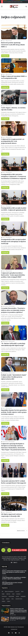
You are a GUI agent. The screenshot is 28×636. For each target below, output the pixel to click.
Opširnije (23, 559)
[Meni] (2, 7)
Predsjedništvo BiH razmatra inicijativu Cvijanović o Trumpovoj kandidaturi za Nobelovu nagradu (13, 176)
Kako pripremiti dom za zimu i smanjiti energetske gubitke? (18, 617)
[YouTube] (15, 562)
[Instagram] (16, 562)
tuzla (12, 598)
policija (17, 596)
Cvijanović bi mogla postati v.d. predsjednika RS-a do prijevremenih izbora (12, 141)
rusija (3, 598)
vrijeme (8, 601)
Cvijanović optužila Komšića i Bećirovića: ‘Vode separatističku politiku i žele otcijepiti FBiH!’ (13, 275)
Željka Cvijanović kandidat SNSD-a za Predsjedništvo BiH (13, 77)
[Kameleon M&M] (14, 6)
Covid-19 (17, 591)
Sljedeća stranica (21, 530)
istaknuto (8, 593)
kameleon (18, 593)
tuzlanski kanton (19, 598)
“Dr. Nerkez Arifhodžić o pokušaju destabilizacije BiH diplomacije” (13, 344)
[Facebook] (11, 562)
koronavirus (4, 596)
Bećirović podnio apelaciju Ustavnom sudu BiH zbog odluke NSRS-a (13, 45)
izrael (13, 593)
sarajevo (7, 598)
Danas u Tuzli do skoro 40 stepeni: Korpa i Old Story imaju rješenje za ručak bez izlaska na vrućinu (18, 611)
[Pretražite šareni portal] (26, 7)
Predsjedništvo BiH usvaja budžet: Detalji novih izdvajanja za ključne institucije (13, 241)
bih (2, 591)
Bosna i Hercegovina (9, 591)
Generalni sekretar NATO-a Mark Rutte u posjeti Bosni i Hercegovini (13, 482)
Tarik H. (3, 40)
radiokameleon (5, 306)
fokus (22, 591)
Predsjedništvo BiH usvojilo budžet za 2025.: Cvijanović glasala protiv (13, 209)
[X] (13, 562)
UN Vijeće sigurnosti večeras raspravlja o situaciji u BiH (11, 515)
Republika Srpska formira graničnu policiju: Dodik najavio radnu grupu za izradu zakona (14, 412)
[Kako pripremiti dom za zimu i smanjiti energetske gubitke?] (5, 619)
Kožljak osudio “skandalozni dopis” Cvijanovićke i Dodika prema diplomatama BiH (14, 377)
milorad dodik (11, 596)
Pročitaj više (5, 55)
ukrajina (3, 601)
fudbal (3, 593)
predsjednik (23, 596)
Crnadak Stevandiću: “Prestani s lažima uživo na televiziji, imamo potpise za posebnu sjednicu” (13, 310)
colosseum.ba (14, 629)
